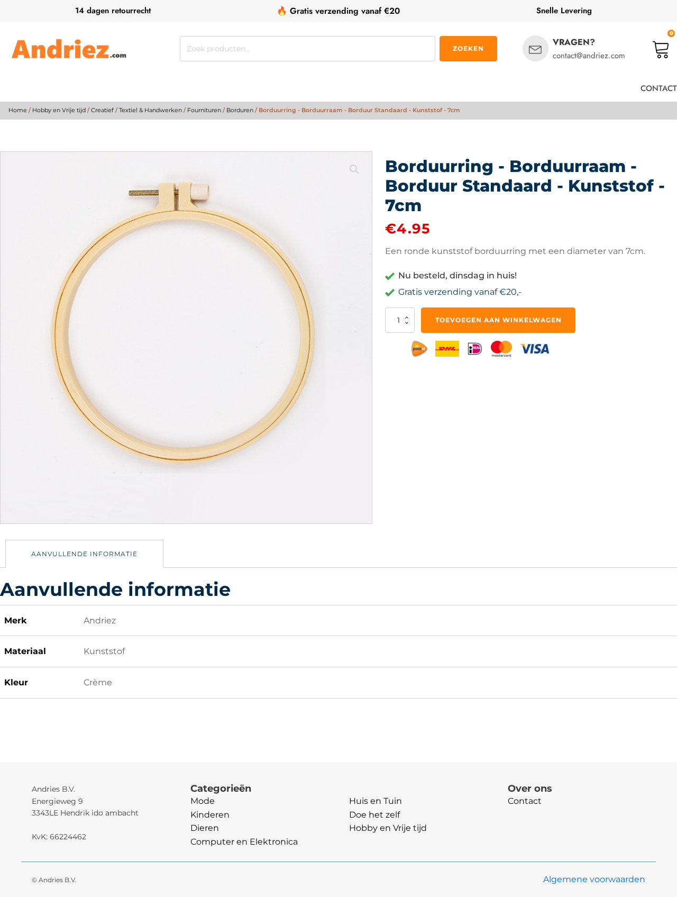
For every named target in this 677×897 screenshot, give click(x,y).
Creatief (102, 110)
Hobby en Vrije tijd (59, 110)
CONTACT (659, 88)
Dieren (204, 828)
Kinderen (210, 815)
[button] (354, 169)
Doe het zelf (374, 815)
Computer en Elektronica (244, 842)
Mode (202, 801)
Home (17, 110)
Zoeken (468, 48)
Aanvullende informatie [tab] (84, 554)
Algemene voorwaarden (594, 879)
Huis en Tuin (375, 801)
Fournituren (204, 110)
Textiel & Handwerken (150, 110)
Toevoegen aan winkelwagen (498, 320)
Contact (525, 801)
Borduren (239, 110)
